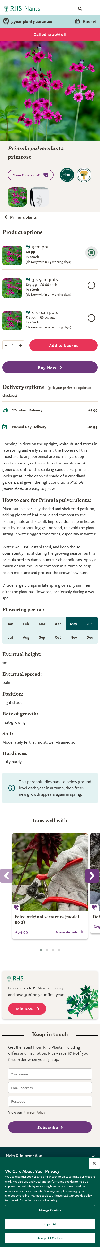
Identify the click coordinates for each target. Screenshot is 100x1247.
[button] (41, 950)
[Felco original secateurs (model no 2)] (50, 872)
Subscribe (47, 1127)
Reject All (50, 1224)
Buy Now (48, 367)
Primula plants (23, 217)
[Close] (94, 1163)
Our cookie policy (45, 1200)
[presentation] (92, 876)
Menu (91, 7)
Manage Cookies (50, 1210)
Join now (25, 1009)
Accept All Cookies (49, 1238)
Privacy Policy (34, 1112)
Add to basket (63, 345)
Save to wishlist (26, 175)
